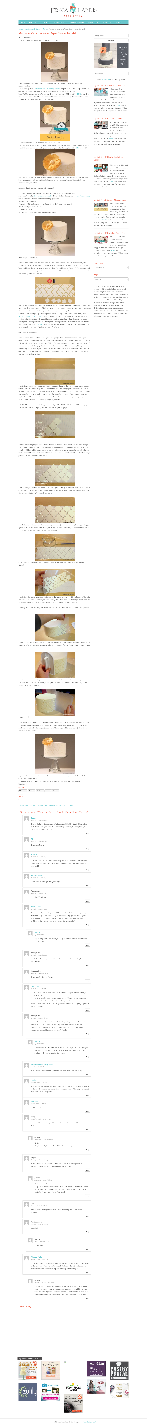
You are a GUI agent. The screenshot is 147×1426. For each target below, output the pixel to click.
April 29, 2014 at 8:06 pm (39, 955)
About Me (32, 22)
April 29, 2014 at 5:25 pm (39, 893)
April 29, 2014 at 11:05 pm (39, 989)
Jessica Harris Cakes (33, 29)
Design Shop (106, 22)
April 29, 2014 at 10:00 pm (39, 973)
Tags (96, 275)
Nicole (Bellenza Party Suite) (42, 1064)
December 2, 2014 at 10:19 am (40, 1119)
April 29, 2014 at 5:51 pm (42, 935)
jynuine (34, 1080)
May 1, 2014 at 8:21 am (38, 1067)
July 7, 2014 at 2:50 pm (38, 1103)
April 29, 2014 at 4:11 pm (39, 857)
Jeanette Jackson (37, 875)
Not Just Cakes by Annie (43, 196)
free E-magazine (67, 775)
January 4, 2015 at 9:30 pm (43, 1180)
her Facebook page (83, 196)
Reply (87, 833)
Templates (59, 805)
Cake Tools (24, 805)
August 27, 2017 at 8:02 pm (39, 1259)
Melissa (34, 854)
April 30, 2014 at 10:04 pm (39, 1018)
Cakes (44, 29)
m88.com (34, 1101)
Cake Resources (58, 22)
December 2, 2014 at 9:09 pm (43, 1139)
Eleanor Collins (37, 1257)
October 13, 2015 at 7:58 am (40, 1206)
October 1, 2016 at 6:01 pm (39, 1224)
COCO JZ (35, 986)
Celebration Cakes (36, 805)
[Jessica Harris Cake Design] (73, 10)
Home (22, 22)
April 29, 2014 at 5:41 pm (39, 909)
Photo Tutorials (49, 805)
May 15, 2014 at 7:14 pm (39, 1082)
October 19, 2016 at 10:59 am (44, 1242)
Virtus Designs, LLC (89, 1422)
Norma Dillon (36, 906)
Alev (32, 839)
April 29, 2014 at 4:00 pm (39, 841)
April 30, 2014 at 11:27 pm (43, 1044)
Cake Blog (45, 22)
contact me (106, 79)
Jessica (37, 932)
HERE (78, 94)
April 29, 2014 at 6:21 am (39, 820)
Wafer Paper (68, 805)
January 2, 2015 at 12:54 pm (40, 1160)
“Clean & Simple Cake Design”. (30, 316)
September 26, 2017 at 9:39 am (44, 1282)
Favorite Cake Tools (77, 22)
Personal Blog (93, 22)
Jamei (33, 818)
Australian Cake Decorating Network (47, 88)
